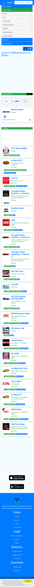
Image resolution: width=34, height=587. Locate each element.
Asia (4, 17)
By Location (7, 6)
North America (8, 32)
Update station (17, 555)
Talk (17, 524)
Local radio (6, 10)
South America (8, 36)
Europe (5, 28)
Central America (8, 25)
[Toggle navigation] (4, 2)
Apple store (17, 567)
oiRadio (10, 2)
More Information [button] (9, 120)
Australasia (6, 21)
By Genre (6, 40)
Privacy (17, 539)
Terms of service (17, 536)
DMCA (17, 543)
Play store (17, 570)
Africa (5, 14)
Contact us (17, 558)
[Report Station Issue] (30, 120)
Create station (17, 551)
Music (17, 516)
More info (27, 585)
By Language (7, 43)
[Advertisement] (17, 75)
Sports (17, 520)
